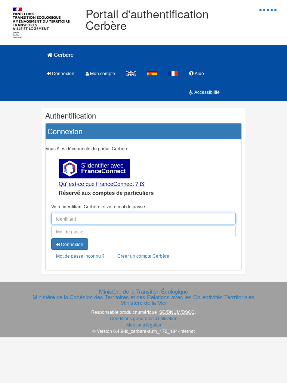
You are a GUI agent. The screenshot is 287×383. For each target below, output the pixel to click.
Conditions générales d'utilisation (144, 318)
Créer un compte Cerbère (143, 255)
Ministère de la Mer (143, 302)
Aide (199, 73)
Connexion (62, 73)
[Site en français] (173, 73)
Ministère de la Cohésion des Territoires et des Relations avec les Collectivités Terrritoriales (143, 297)
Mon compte (102, 73)
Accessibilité (206, 92)
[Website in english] (131, 73)
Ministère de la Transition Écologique (143, 291)
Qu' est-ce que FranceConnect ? (98, 184)
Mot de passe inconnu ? (80, 255)
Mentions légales (143, 324)
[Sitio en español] (152, 73)
